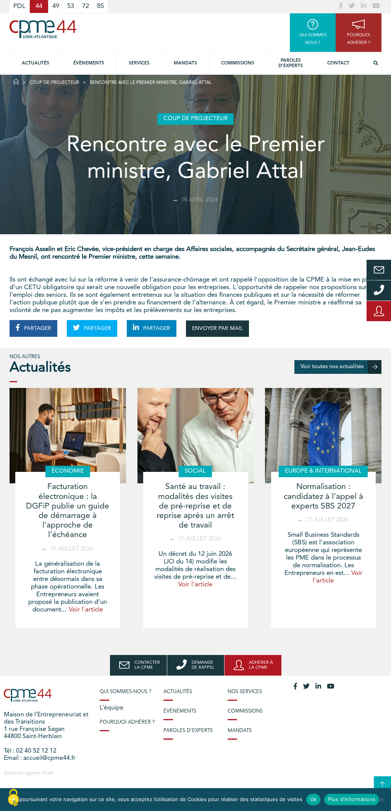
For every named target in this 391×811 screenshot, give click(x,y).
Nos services (245, 691)
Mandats (185, 63)
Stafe (48, 773)
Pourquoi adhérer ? (127, 722)
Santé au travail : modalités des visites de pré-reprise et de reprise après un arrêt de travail (195, 506)
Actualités (35, 63)
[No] (381, 799)
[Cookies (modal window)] (13, 798)
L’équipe (111, 708)
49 (55, 6)
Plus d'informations (351, 799)
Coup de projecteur (54, 82)
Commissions (237, 63)
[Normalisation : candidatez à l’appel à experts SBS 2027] (323, 435)
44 (39, 6)
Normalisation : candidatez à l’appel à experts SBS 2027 (323, 496)
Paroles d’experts (290, 63)
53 (70, 6)
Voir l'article (86, 610)
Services (139, 63)
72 (85, 6)
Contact (338, 63)
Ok (313, 799)
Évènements (88, 63)
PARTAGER (37, 328)
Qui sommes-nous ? (125, 691)
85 (100, 6)
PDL (19, 6)
